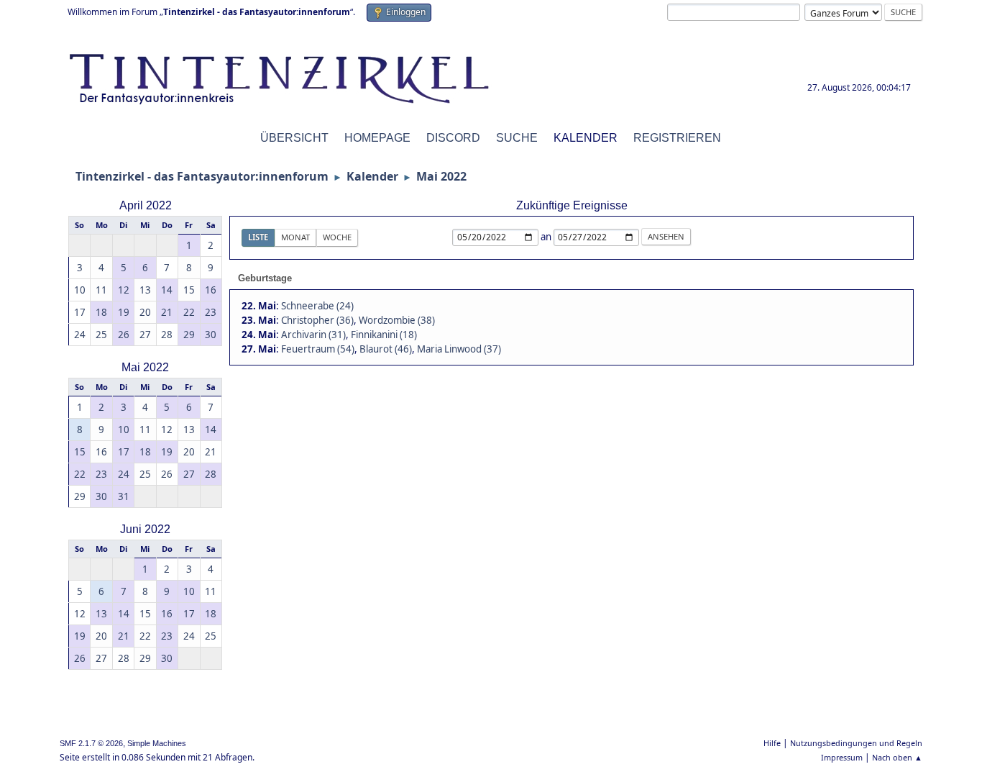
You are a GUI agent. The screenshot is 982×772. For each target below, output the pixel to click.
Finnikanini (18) (384, 334)
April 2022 (145, 205)
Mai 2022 (145, 367)
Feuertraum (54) (317, 348)
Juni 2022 (145, 529)
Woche (337, 237)
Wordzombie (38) (397, 320)
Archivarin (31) (313, 334)
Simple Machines (156, 743)
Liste (258, 237)
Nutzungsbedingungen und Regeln (856, 742)
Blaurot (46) (385, 348)
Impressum (842, 757)
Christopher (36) (317, 320)
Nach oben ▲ (897, 757)
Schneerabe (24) (317, 305)
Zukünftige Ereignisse (572, 205)
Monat (295, 237)
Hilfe (772, 742)
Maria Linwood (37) (459, 348)
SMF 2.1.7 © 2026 (91, 743)
